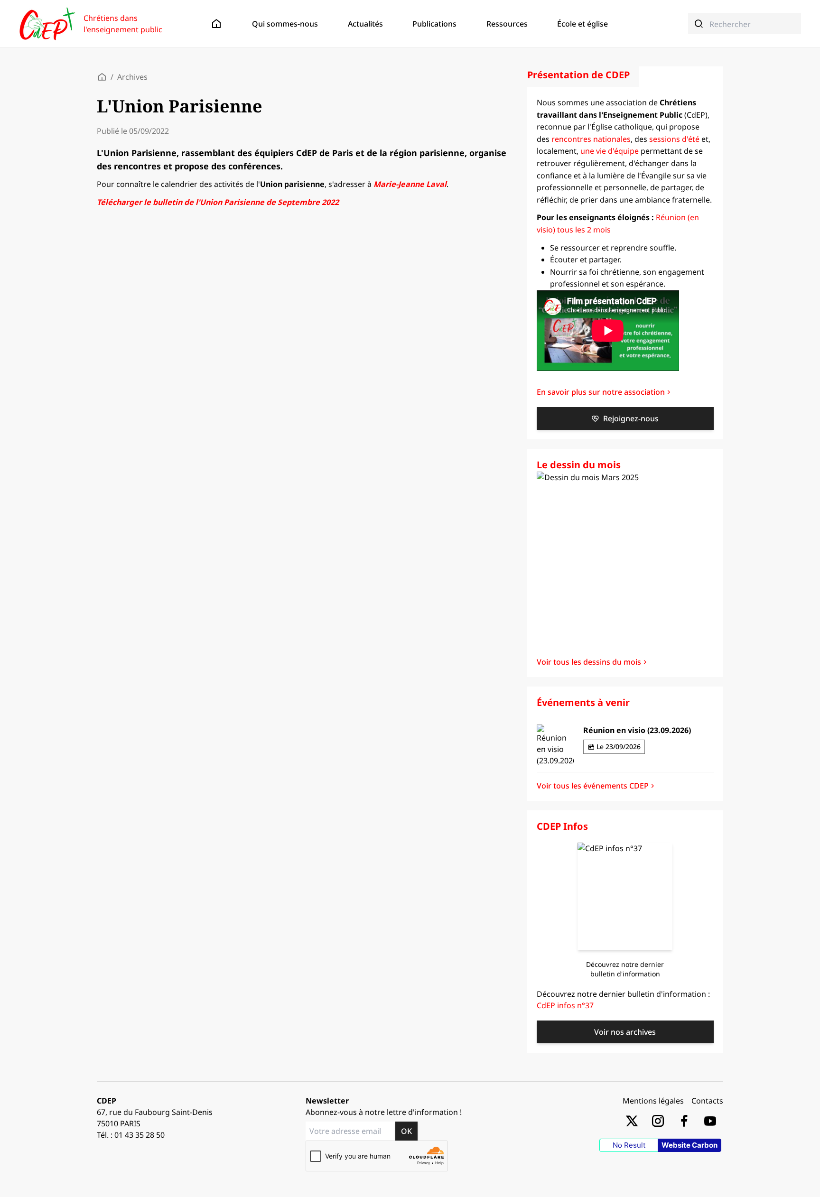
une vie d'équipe (609, 151)
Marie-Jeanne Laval (410, 184)
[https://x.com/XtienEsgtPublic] (631, 1120)
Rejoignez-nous (631, 418)
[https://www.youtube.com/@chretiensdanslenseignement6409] (710, 1120)
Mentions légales (653, 1100)
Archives (132, 77)
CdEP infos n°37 (565, 1005)
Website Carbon (690, 1145)
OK (406, 1131)
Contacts (707, 1100)
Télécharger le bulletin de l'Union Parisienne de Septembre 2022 (218, 202)
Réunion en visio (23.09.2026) (637, 730)
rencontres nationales (591, 139)
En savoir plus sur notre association (601, 392)
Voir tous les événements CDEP (593, 785)
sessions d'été (674, 139)
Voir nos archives (625, 1032)
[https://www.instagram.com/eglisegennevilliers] (658, 1120)
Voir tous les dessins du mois (589, 662)
